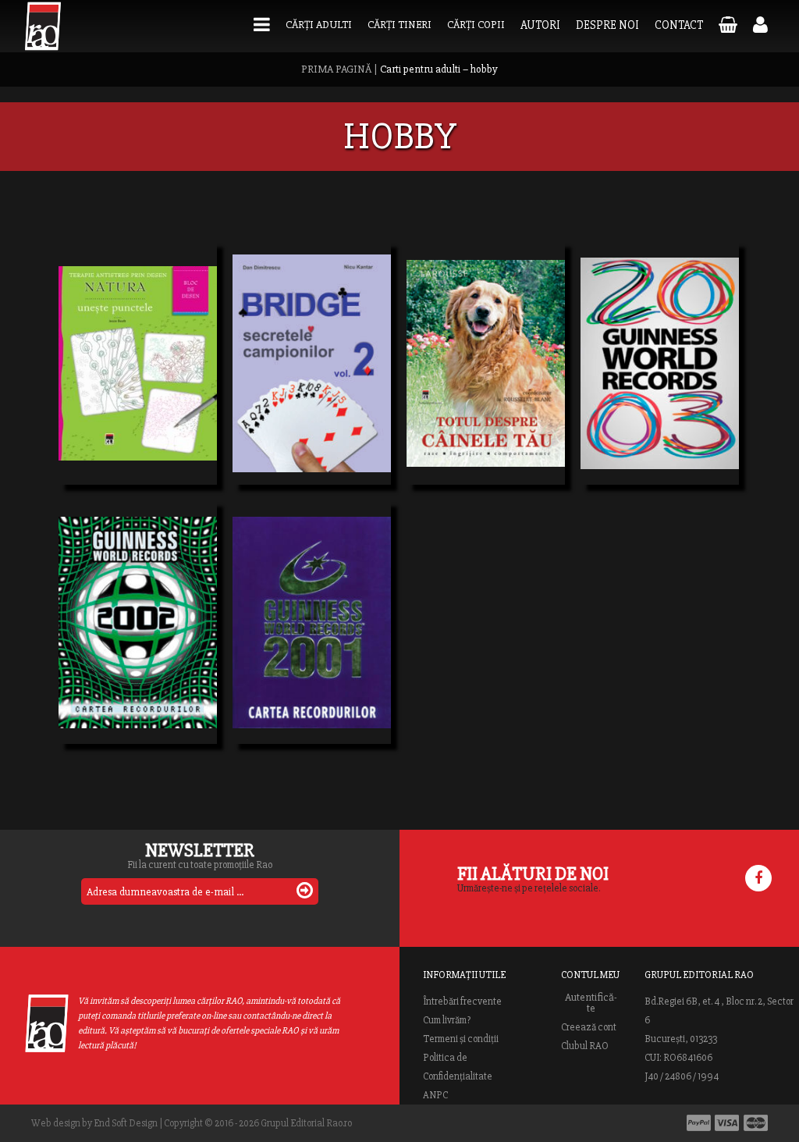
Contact (679, 25)
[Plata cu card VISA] (727, 1123)
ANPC (435, 1095)
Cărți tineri (399, 24)
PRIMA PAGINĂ (336, 69)
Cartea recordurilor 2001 (311, 609)
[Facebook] (758, 878)
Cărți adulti (319, 24)
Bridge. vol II (284, 350)
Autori (540, 25)
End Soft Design (126, 1123)
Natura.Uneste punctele (137, 350)
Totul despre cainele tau (485, 350)
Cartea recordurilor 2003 (659, 350)
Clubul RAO (585, 1046)
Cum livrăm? (447, 1020)
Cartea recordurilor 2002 (137, 609)
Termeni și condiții (461, 1039)
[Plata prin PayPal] (699, 1123)
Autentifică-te (591, 1003)
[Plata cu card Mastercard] (756, 1123)
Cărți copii (476, 24)
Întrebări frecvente (462, 1001)
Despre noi (607, 25)
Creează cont (588, 1027)
